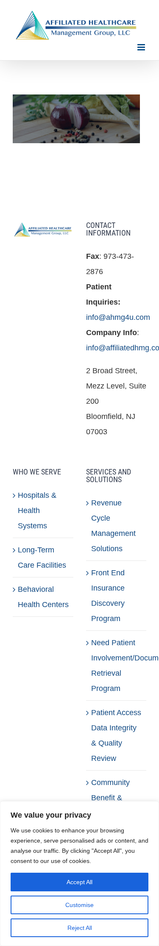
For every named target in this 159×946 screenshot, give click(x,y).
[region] (79, 873)
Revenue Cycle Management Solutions (113, 526)
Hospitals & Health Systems (37, 510)
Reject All (79, 927)
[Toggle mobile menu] (141, 47)
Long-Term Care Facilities (42, 557)
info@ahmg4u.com (118, 317)
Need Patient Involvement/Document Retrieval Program (116, 665)
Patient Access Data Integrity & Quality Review (116, 735)
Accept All (79, 882)
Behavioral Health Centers (43, 597)
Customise (79, 905)
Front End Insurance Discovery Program (108, 596)
